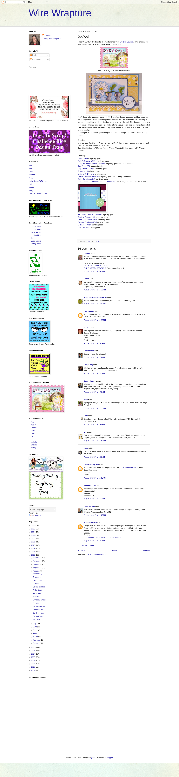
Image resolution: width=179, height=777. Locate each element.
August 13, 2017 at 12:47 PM (95, 320)
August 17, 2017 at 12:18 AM (95, 441)
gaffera (93, 758)
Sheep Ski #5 (83, 171)
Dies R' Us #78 (84, 166)
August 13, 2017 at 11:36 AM (95, 304)
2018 (33, 552)
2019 (33, 548)
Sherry (31, 187)
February (36, 640)
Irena (31, 178)
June (35, 627)
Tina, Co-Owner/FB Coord (38, 194)
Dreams (36, 584)
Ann (30, 168)
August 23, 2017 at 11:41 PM (95, 478)
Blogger (110, 758)
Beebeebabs (89, 351)
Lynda (33, 439)
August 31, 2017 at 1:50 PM (94, 541)
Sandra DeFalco (90, 523)
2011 (33, 664)
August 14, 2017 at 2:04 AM (94, 357)
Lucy (32, 436)
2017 (33, 555)
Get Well (36, 603)
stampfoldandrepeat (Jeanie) (95, 297)
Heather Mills (36, 235)
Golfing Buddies (39, 587)
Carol (31, 171)
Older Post (146, 551)
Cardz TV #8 (83, 227)
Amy (30, 165)
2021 (33, 542)
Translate (37, 516)
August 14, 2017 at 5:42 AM (94, 392)
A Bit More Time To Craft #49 (89, 214)
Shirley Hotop (36, 244)
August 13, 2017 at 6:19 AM (94, 271)
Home (114, 551)
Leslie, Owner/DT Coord (38, 181)
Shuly (31, 191)
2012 (33, 660)
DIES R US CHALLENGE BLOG (96, 266)
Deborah (34, 428)
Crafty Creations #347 (86, 179)
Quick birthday (38, 613)
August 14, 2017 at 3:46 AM (94, 373)
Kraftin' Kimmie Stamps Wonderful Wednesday (97, 182)
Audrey (33, 425)
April (35, 633)
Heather (48, 35)
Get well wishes (39, 606)
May (35, 630)
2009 (33, 670)
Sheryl (86, 279)
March (35, 637)
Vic (85, 432)
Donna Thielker (37, 230)
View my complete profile (51, 39)
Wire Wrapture (60, 12)
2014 (33, 654)
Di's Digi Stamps (126, 42)
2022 (33, 539)
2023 (33, 535)
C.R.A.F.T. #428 (84, 225)
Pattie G (87, 328)
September (37, 568)
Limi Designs (89, 311)
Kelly (33, 431)
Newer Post (82, 551)
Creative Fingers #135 (86, 217)
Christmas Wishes (40, 600)
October (36, 564)
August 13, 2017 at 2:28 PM (94, 343)
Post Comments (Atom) (96, 554)
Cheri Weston (36, 227)
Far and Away (38, 616)
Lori (30, 184)
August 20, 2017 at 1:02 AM (94, 457)
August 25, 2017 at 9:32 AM (94, 499)
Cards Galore (83, 158)
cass (86, 448)
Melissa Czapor (90, 485)
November (37, 561)
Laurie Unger (36, 241)
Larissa (33, 434)
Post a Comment (87, 546)
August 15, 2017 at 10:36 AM (95, 408)
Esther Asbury (90, 381)
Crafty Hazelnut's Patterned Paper (91, 164)
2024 (33, 532)
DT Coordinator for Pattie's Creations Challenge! (102, 538)
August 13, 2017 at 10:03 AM (95, 290)
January (36, 643)
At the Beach (38, 590)
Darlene (87, 253)
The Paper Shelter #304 (87, 220)
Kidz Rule (36, 620)
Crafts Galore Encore (128, 468)
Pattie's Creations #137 (87, 161)
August (36, 571)
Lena (86, 416)
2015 (33, 651)
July (35, 624)
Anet (32, 422)
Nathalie (34, 442)
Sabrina (34, 445)
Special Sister (38, 610)
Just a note (37, 593)
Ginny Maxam (89, 506)
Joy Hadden (35, 238)
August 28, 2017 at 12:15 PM (95, 515)
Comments (36, 59)
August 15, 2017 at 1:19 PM (94, 424)
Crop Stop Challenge (86, 169)
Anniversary (37, 574)
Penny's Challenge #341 (87, 222)
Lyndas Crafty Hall (91, 465)
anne (86, 400)
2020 (33, 545)
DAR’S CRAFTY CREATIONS (95, 268)
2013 (33, 657)
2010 (33, 667)
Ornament (36, 577)
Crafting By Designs (86, 174)
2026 (33, 526)
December (37, 558)
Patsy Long (88, 365)
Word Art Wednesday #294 (88, 176)
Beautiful (36, 597)
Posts (34, 55)
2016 (33, 647)
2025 (33, 529)
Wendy (33, 448)
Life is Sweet (38, 580)
